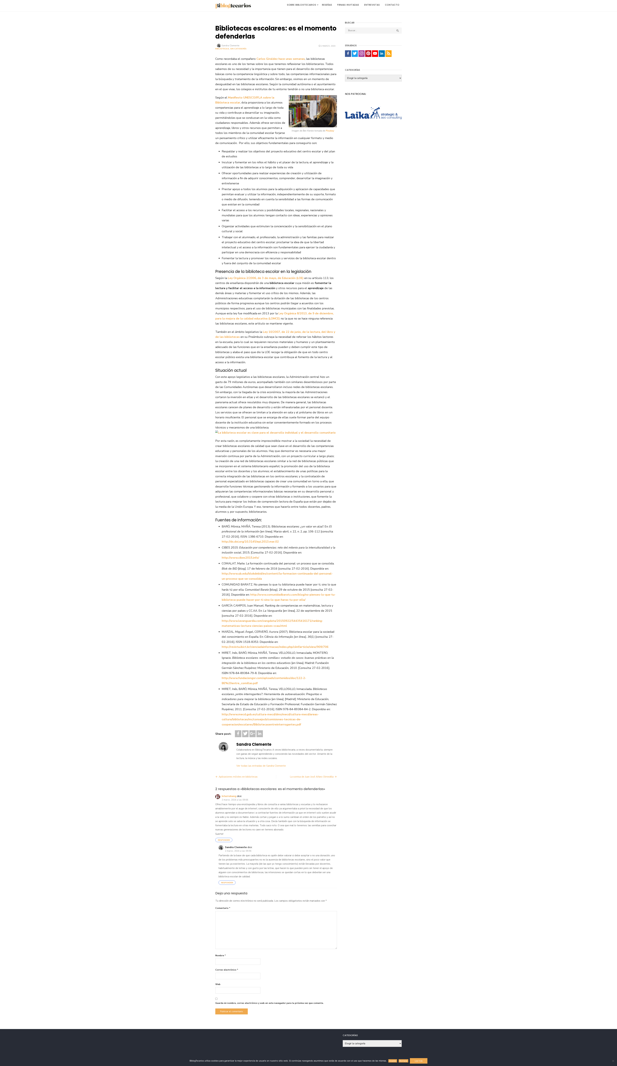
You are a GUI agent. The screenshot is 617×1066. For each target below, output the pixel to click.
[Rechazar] (613, 1060)
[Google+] (252, 733)
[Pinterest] (368, 53)
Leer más (419, 1061)
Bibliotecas (222, 48)
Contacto (392, 4)
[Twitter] (245, 733)
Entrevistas (372, 4)
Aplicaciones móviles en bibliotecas (238, 776)
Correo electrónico (226, 969)
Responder (224, 840)
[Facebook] (238, 733)
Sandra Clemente (230, 45)
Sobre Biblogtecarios (301, 4)
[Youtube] (375, 53)
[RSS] (388, 53)
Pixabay (330, 130)
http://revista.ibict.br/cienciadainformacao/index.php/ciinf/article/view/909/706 (275, 647)
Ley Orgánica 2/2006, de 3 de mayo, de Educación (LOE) (266, 278)
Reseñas (327, 4)
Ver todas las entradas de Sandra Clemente (261, 766)
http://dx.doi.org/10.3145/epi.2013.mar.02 (250, 542)
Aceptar (392, 1061)
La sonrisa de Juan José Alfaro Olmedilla (312, 776)
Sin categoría (238, 48)
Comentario (222, 908)
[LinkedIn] (259, 733)
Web (217, 984)
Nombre (220, 955)
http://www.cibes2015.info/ (240, 558)
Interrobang (229, 796)
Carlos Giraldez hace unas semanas (280, 59)
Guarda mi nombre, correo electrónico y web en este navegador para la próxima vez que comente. (269, 1003)
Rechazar (403, 1061)
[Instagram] (361, 53)
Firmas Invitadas (348, 4)
